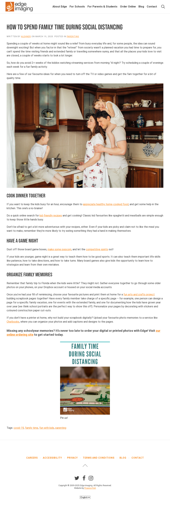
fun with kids (46, 427)
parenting (60, 427)
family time (31, 427)
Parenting (73, 36)
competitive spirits (97, 249)
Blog (141, 6)
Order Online (128, 6)
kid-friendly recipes (51, 215)
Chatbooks (13, 321)
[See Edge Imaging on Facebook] (84, 478)
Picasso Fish (90, 488)
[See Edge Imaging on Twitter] (76, 478)
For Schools (77, 6)
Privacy (72, 457)
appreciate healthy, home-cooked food (105, 204)
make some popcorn (59, 249)
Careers (32, 457)
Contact (152, 6)
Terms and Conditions (98, 457)
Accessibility (52, 457)
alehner (26, 36)
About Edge (59, 6)
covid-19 (19, 427)
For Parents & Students (102, 6)
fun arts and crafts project (139, 294)
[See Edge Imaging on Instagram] (91, 478)
